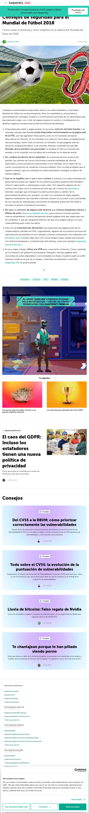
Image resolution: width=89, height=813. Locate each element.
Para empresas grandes (13, 750)
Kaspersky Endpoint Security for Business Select (21, 738)
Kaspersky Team (13, 42)
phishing (64, 279)
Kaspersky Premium (11, 698)
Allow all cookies (72, 807)
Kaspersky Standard (11, 691)
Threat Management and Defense (16, 763)
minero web (14, 238)
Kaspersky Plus (9, 695)
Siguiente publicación (13, 430)
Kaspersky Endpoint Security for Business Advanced (22, 741)
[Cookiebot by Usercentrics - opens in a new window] (76, 770)
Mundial (54, 279)
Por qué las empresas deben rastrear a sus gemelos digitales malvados (19, 411)
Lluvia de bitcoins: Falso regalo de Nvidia (44, 609)
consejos (36, 279)
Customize (43, 807)
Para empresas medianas (14, 725)
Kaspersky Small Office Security (15, 713)
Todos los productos (12, 720)
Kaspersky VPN (12, 262)
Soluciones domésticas (13, 686)
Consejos (45, 512)
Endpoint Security (10, 766)
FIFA (45, 279)
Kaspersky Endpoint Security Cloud (16, 716)
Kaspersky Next (9, 731)
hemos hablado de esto (37, 213)
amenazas (25, 279)
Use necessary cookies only (16, 807)
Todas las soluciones (11, 702)
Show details (76, 800)
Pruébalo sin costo (78, 11)
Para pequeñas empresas (14, 707)
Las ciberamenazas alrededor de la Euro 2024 (65, 410)
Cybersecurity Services (12, 759)
